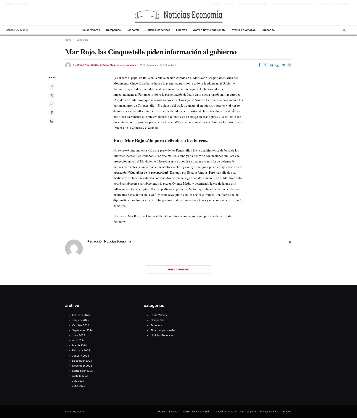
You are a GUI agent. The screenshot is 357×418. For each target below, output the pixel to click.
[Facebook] (51, 86)
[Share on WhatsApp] (289, 65)
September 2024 (82, 330)
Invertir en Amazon (243, 29)
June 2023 (78, 385)
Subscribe (268, 29)
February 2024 (81, 350)
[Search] (344, 30)
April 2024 (78, 340)
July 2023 (78, 380)
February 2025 (81, 315)
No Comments (150, 65)
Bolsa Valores (91, 29)
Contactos (343, 3)
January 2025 (80, 320)
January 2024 (80, 355)
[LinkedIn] (51, 104)
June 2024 (78, 335)
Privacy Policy (324, 3)
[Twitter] (51, 95)
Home (215, 3)
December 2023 (82, 360)
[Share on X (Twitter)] (265, 65)
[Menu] (349, 30)
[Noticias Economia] (178, 16)
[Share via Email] (277, 65)
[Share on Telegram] (283, 65)
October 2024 (80, 325)
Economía (133, 29)
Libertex (229, 3)
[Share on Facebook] (259, 65)
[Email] (51, 121)
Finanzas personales (163, 330)
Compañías (113, 29)
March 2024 (79, 345)
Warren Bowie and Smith (252, 3)
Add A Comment (178, 269)
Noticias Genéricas (157, 29)
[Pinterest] (51, 112)
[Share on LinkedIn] (271, 65)
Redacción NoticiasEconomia (96, 65)
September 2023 (82, 370)
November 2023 (82, 365)
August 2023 (80, 375)
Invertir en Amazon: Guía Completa (291, 3)
